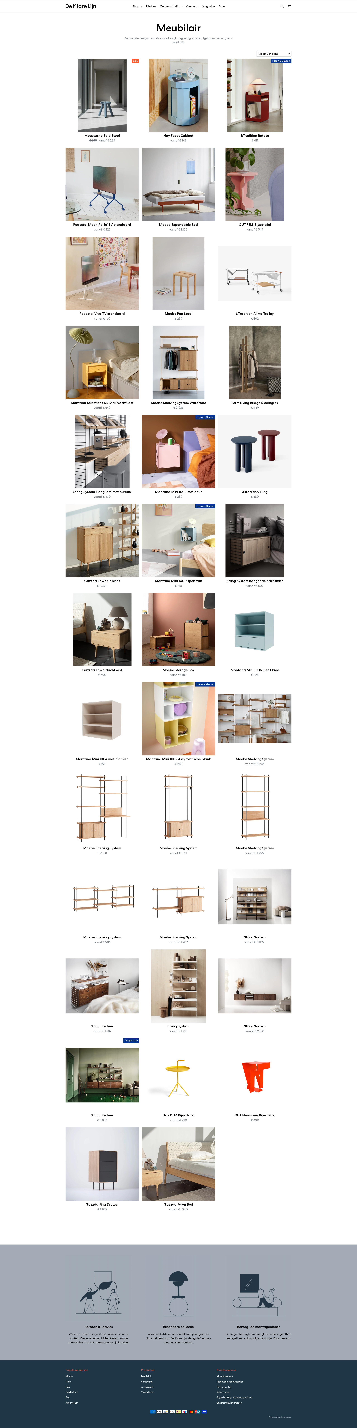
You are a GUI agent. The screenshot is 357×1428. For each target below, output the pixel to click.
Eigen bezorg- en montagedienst (235, 1397)
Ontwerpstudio (170, 6)
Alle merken (72, 1402)
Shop (136, 6)
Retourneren (223, 1392)
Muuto (69, 1376)
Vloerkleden (147, 1392)
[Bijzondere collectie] (178, 1288)
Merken (151, 6)
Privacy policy (224, 1387)
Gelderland (72, 1392)
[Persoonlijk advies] (99, 1288)
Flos (68, 1397)
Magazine (208, 6)
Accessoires (147, 1387)
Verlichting (147, 1381)
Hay (68, 1387)
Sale (222, 6)
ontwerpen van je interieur (112, 1342)
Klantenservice (225, 1376)
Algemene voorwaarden (230, 1381)
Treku (69, 1381)
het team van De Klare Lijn (170, 1338)
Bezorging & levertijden (229, 1402)
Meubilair (146, 1376)
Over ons (192, 6)
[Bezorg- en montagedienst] (258, 1288)
